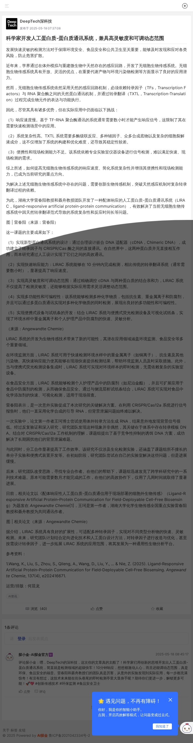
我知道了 (162, 726)
